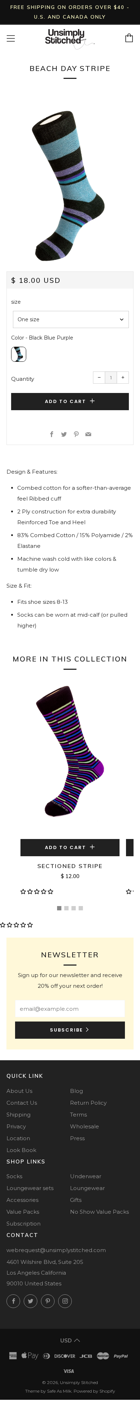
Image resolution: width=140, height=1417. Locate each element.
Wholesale (84, 1126)
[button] (37, 891)
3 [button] (73, 908)
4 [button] (81, 908)
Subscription (23, 1223)
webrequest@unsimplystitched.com (56, 1250)
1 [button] (59, 908)
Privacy (16, 1126)
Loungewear (87, 1188)
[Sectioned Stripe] (70, 757)
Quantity (22, 378)
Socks (14, 1176)
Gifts (75, 1199)
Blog (76, 1090)
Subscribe (66, 1030)
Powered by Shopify (94, 1391)
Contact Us (21, 1102)
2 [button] (66, 908)
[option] (70, 185)
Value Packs (22, 1211)
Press (77, 1138)
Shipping (18, 1114)
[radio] (18, 354)
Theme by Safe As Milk (48, 1391)
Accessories (22, 1199)
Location (18, 1138)
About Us (19, 1090)
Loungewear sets (29, 1188)
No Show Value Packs (99, 1211)
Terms (78, 1114)
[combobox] (71, 319)
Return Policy (88, 1102)
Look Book (21, 1150)
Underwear (85, 1176)
